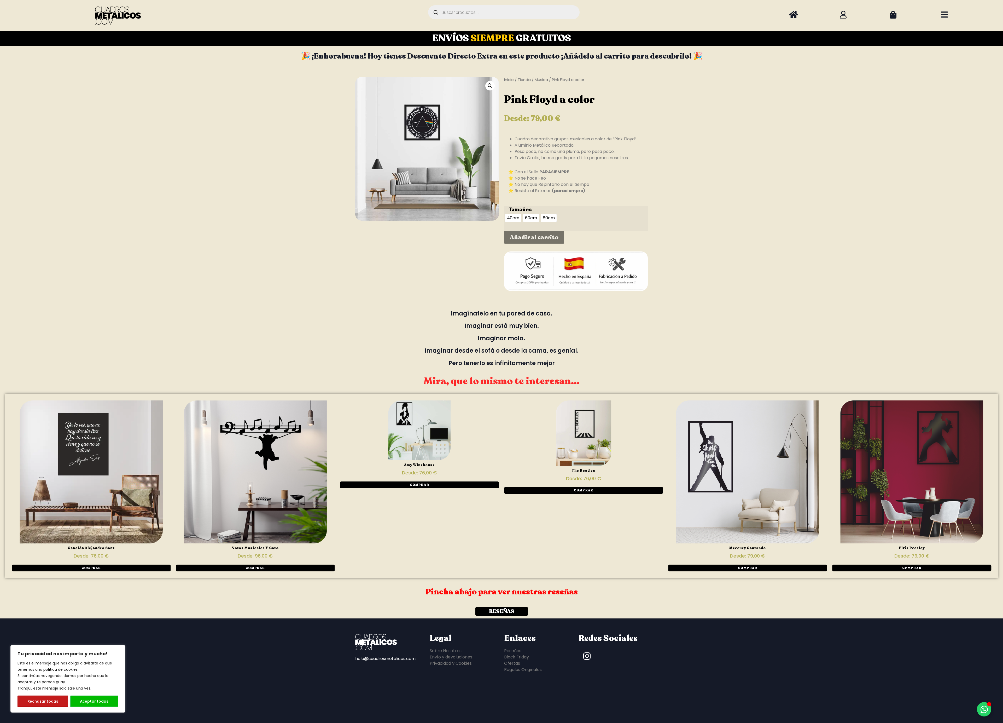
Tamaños (520, 209)
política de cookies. (60, 669)
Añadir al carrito (534, 237)
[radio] (513, 218)
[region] (67, 679)
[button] (490, 85)
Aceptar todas (94, 701)
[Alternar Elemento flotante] (984, 709)
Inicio (509, 79)
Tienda (524, 79)
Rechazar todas (42, 701)
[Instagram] (587, 656)
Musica (541, 79)
